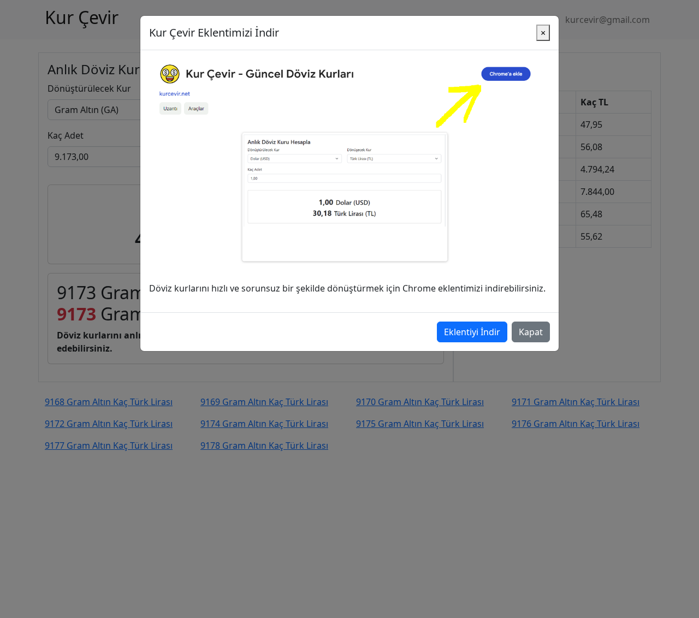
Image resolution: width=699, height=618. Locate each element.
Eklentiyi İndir (472, 332)
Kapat (531, 332)
